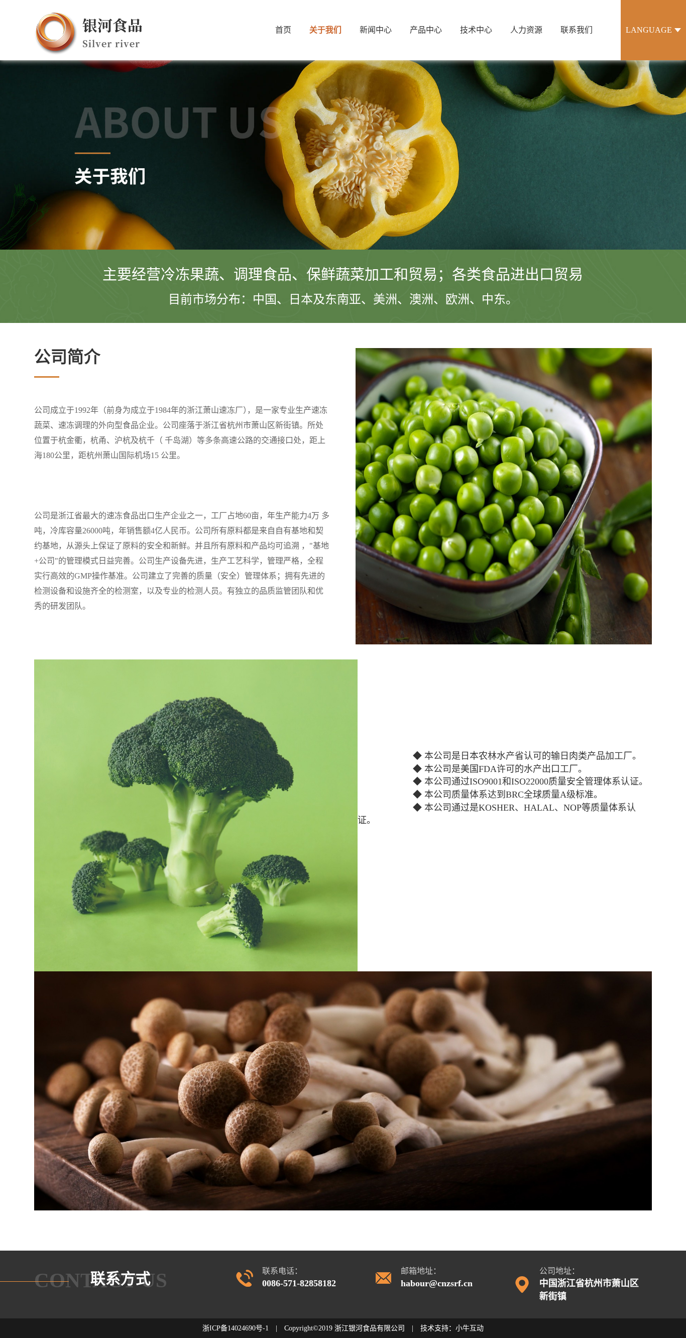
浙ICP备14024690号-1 (235, 1328)
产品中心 (426, 30)
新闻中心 (376, 30)
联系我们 (576, 30)
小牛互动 (469, 1328)
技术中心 (476, 30)
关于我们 (325, 30)
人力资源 (526, 30)
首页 (283, 30)
